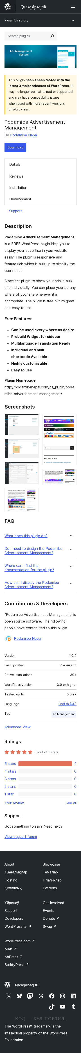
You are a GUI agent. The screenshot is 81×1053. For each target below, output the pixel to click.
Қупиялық (13, 888)
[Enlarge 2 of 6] (32, 444)
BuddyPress (16, 964)
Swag (49, 926)
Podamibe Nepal (24, 135)
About (9, 864)
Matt (10, 949)
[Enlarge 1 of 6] (32, 420)
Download (15, 147)
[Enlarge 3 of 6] (32, 468)
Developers (13, 918)
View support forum (20, 836)
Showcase (51, 864)
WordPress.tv (17, 926)
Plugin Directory (16, 20)
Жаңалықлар (15, 872)
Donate (51, 918)
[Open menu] (74, 6)
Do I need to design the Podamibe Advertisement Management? (33, 551)
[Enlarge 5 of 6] (70, 420)
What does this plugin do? (25, 536)
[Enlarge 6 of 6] (70, 474)
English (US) (67, 704)
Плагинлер (52, 880)
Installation (18, 187)
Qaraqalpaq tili (26, 985)
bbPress (13, 957)
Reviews (16, 176)
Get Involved (53, 902)
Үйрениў (11, 902)
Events (48, 910)
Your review (14, 803)
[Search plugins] (52, 36)
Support (15, 211)
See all (71, 803)
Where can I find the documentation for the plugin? (29, 568)
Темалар (50, 872)
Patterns (50, 888)
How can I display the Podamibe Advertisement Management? (31, 585)
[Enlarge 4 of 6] (32, 494)
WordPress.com (19, 941)
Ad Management (64, 714)
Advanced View (17, 727)
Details (14, 164)
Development (20, 199)
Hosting (10, 880)
